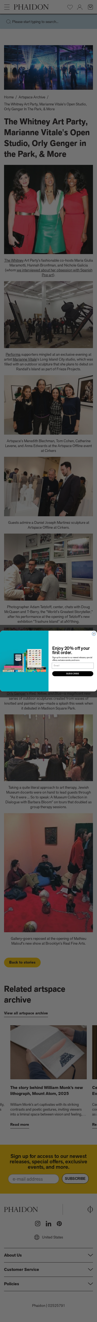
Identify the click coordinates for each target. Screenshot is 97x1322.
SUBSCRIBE (72, 673)
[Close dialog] (94, 634)
